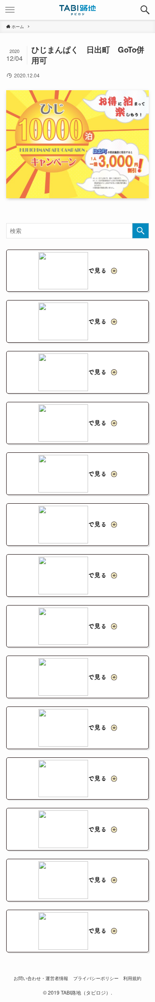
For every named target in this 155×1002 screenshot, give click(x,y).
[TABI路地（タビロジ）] (77, 10)
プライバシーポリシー (96, 978)
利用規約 (132, 978)
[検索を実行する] (140, 230)
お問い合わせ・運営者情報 (41, 978)
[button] (145, 10)
